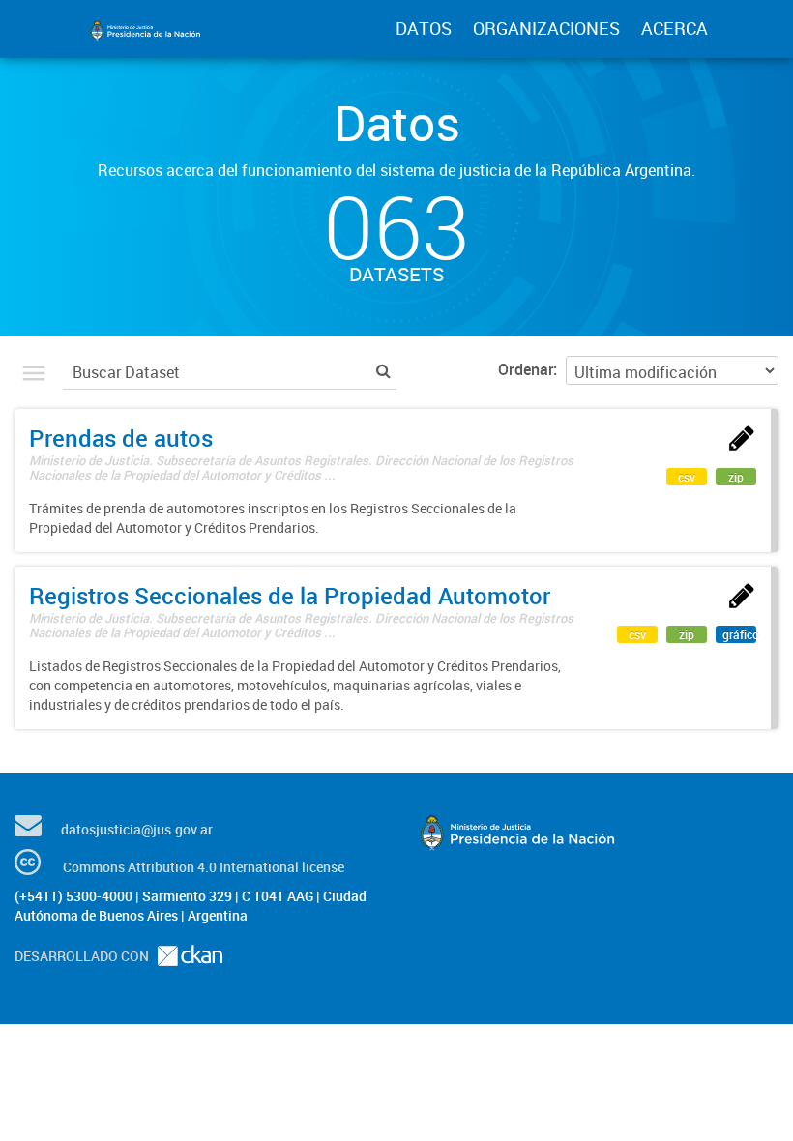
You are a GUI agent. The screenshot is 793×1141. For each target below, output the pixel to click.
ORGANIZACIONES (546, 28)
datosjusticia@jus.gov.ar (137, 829)
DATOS (424, 28)
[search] (383, 370)
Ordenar (525, 369)
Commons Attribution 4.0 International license (203, 867)
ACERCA (674, 28)
